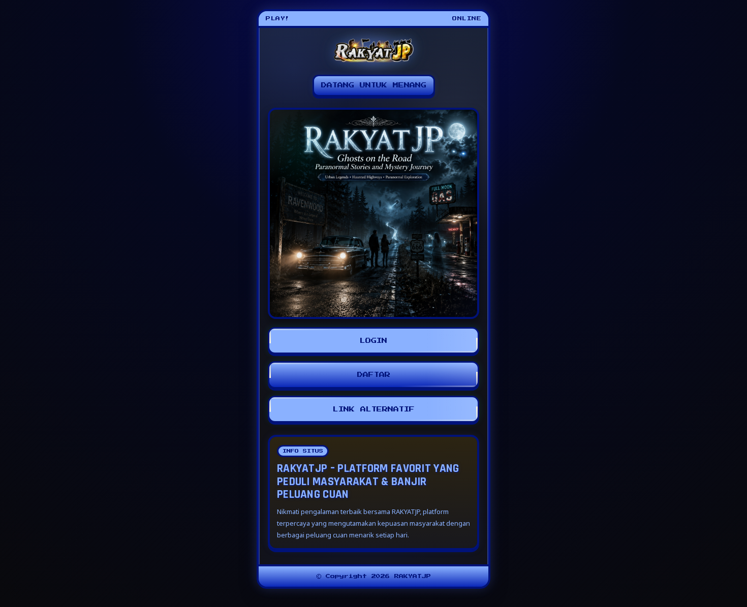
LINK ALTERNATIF (374, 409)
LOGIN (373, 340)
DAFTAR (373, 374)
